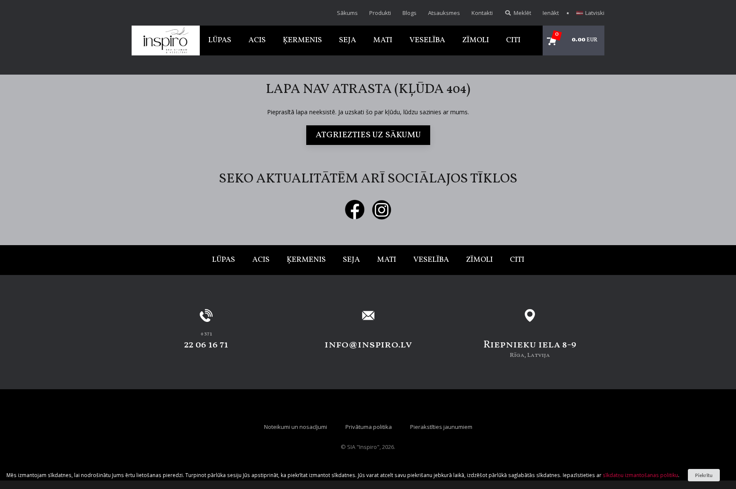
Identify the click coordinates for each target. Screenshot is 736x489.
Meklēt (521, 13)
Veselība (427, 40)
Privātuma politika (368, 427)
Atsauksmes (444, 13)
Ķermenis (302, 40)
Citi (513, 40)
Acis (257, 40)
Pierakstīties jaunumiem (441, 427)
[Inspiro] (166, 40)
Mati (382, 40)
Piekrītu (704, 475)
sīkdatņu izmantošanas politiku (640, 475)
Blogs (409, 13)
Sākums (347, 13)
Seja (347, 40)
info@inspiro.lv (368, 345)
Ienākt (551, 13)
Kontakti (482, 13)
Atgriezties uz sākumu (368, 135)
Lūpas (219, 40)
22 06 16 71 (206, 345)
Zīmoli (475, 40)
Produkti (380, 13)
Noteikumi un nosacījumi (295, 427)
